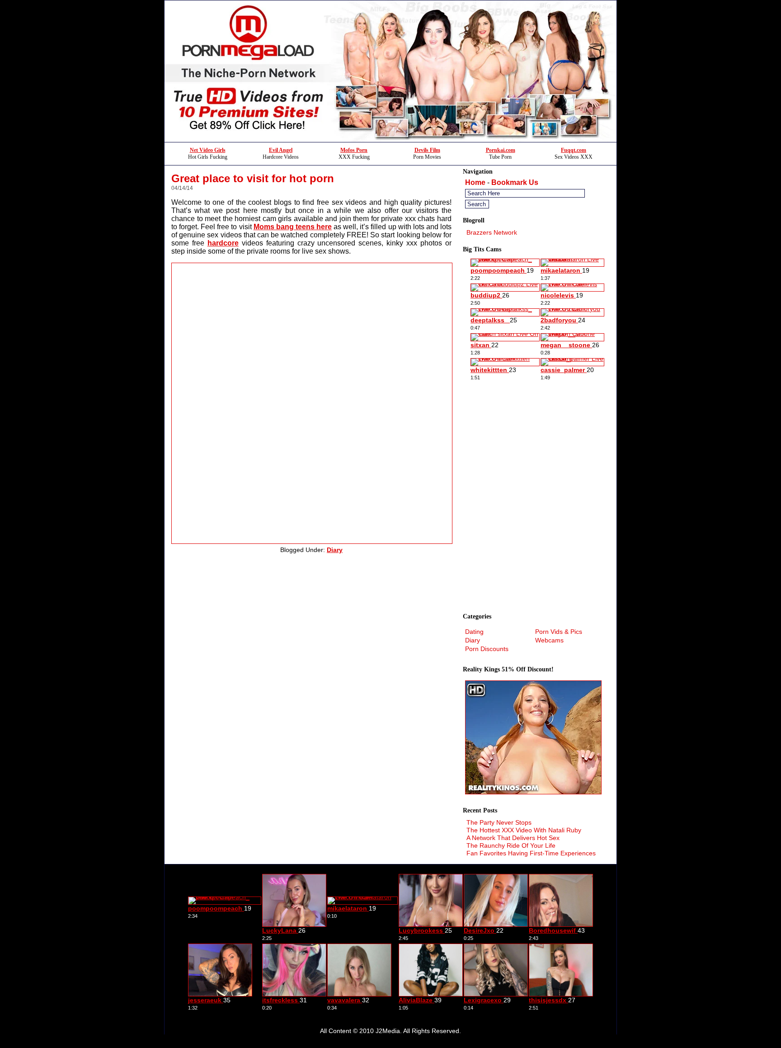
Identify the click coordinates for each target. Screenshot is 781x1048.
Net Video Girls (208, 150)
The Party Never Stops (499, 822)
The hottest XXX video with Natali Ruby (523, 830)
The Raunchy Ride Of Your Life (510, 845)
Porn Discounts (486, 648)
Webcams (549, 640)
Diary (335, 549)
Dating (474, 631)
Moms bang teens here (293, 227)
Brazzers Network (491, 232)
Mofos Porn (353, 150)
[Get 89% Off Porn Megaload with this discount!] (390, 139)
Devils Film (427, 150)
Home (475, 182)
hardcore (223, 243)
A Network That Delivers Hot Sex (513, 837)
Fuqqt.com (573, 150)
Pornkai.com (500, 150)
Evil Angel (280, 150)
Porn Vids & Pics (558, 631)
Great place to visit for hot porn (252, 178)
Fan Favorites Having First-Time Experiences (531, 853)
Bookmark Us (514, 182)
